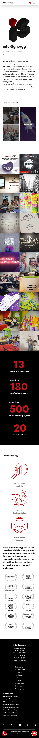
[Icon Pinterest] (35, 725)
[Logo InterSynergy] (30, 2)
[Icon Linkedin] (4, 725)
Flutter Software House (10, 715)
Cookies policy (19, 689)
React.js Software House (10, 710)
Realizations (19, 675)
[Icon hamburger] (34, 2)
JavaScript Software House (11, 707)
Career (11, 133)
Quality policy (19, 683)
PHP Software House (9, 702)
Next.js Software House (10, 713)
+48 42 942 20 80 (19, 656)
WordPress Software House (11, 704)
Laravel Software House (10, 699)
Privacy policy (19, 686)
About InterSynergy (19, 670)
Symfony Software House (10, 696)
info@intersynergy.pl (19, 648)
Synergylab (28, 124)
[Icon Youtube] (20, 725)
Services (19, 672)
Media (19, 681)
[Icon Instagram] (27, 725)
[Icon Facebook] (11, 725)
